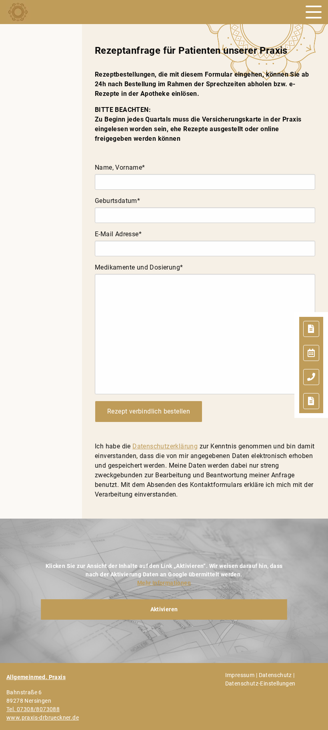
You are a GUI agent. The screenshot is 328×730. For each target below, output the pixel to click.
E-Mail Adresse (118, 234)
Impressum (240, 675)
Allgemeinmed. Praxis (36, 677)
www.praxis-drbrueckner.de (42, 717)
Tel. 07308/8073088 (33, 709)
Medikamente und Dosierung (139, 267)
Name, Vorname (120, 167)
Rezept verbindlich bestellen (148, 411)
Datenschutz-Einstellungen (260, 683)
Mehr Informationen (164, 583)
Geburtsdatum (117, 201)
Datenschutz (275, 675)
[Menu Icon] (314, 12)
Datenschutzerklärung (165, 446)
